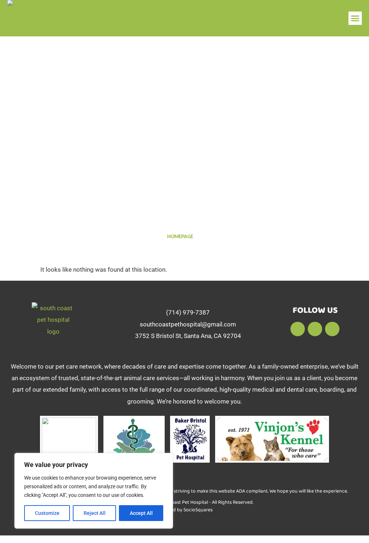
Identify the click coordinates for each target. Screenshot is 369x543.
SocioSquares (198, 510)
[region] (93, 491)
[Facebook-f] (297, 329)
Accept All (141, 513)
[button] (355, 18)
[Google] (315, 329)
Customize (47, 513)
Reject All (95, 513)
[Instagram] (332, 329)
